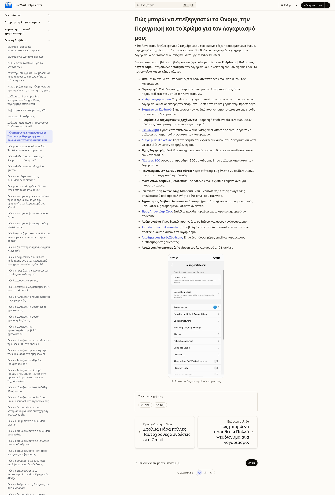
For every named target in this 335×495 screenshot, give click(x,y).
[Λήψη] (327, 5)
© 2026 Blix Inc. (185, 472)
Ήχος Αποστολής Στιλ (157, 211)
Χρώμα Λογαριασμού (156, 99)
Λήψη (251, 462)
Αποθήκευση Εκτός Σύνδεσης (162, 237)
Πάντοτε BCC (151, 160)
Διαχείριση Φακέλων (157, 140)
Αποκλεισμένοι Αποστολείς (161, 227)
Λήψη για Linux (313, 5)
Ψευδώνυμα (150, 130)
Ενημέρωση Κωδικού (157, 109)
